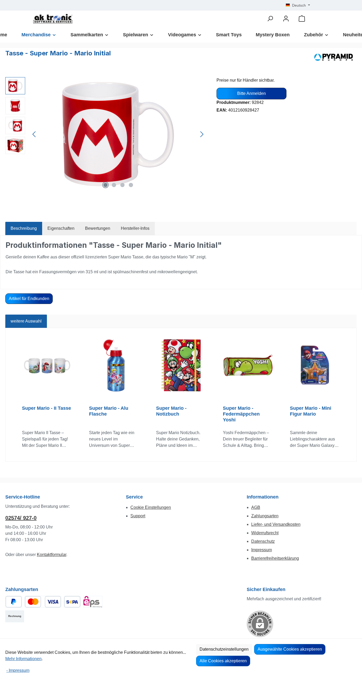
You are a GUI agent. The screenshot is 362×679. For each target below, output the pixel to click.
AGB (255, 507)
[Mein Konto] (286, 18)
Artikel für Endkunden (29, 298)
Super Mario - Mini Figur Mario (310, 411)
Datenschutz (263, 541)
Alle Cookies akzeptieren (223, 661)
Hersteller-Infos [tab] (135, 228)
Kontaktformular (51, 554)
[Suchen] (270, 18)
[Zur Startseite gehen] (53, 19)
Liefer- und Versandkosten (276, 524)
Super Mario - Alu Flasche (108, 411)
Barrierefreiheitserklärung (275, 558)
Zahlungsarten (265, 516)
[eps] (92, 602)
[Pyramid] (333, 57)
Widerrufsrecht (265, 533)
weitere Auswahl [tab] (26, 321)
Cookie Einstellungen (150, 507)
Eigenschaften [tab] (60, 228)
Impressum (261, 550)
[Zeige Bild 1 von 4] (105, 185)
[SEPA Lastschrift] (72, 602)
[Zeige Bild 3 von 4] (122, 185)
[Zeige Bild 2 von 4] (114, 185)
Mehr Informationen (23, 658)
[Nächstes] (202, 134)
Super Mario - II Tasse (46, 408)
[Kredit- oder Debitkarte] (43, 602)
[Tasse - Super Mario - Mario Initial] (118, 134)
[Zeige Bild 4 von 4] (131, 185)
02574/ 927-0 (21, 518)
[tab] (23, 228)
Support (137, 516)
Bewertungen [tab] (97, 228)
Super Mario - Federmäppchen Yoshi (241, 413)
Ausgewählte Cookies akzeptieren (290, 649)
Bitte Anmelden (251, 93)
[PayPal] (13, 602)
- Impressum (17, 670)
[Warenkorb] (301, 18)
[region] (105, 134)
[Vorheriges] (34, 134)
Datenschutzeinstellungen (224, 649)
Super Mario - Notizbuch (171, 411)
